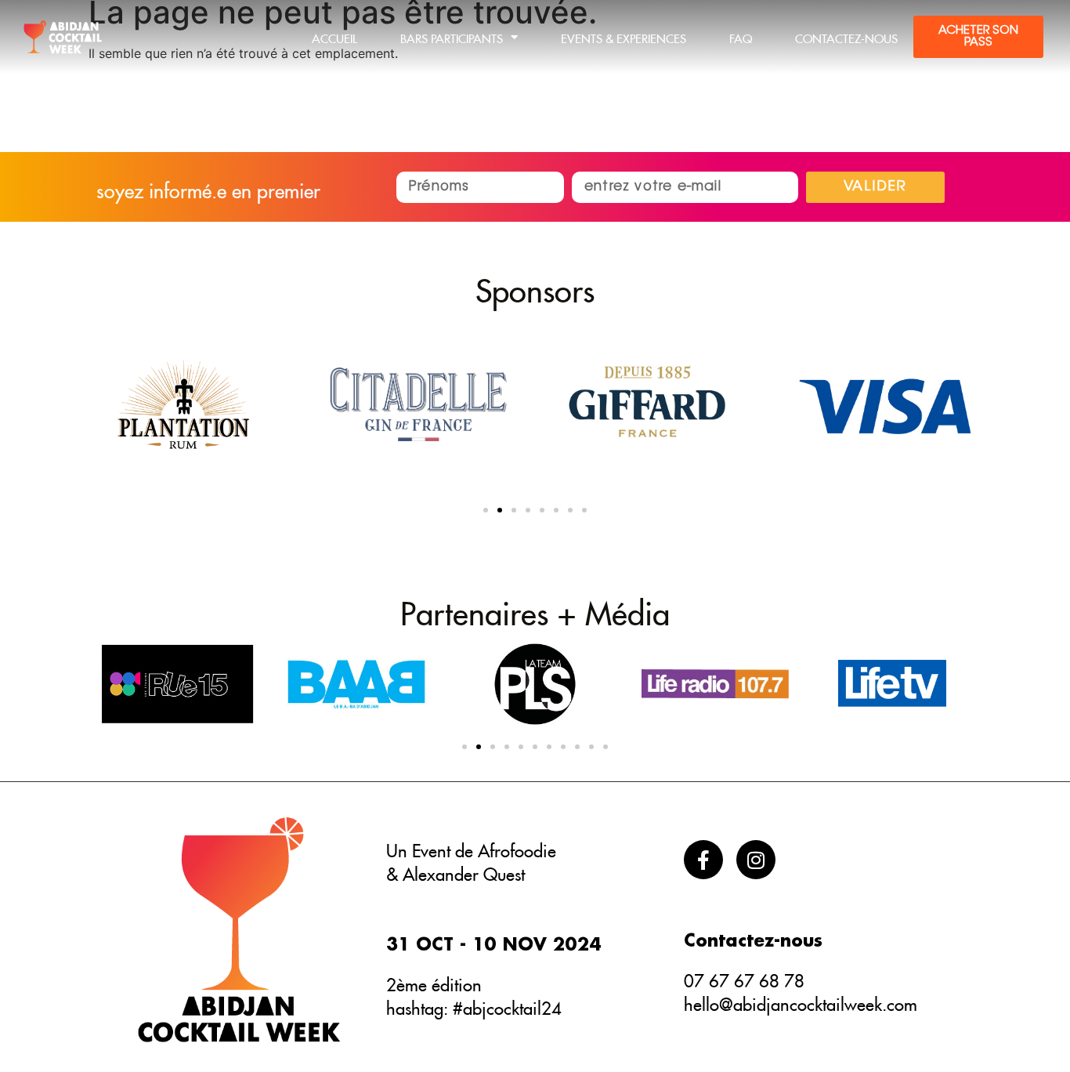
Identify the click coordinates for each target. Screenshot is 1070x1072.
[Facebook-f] (703, 859)
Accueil (334, 36)
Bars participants (451, 36)
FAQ (740, 36)
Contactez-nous (846, 36)
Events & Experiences (623, 36)
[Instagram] (755, 859)
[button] (485, 510)
